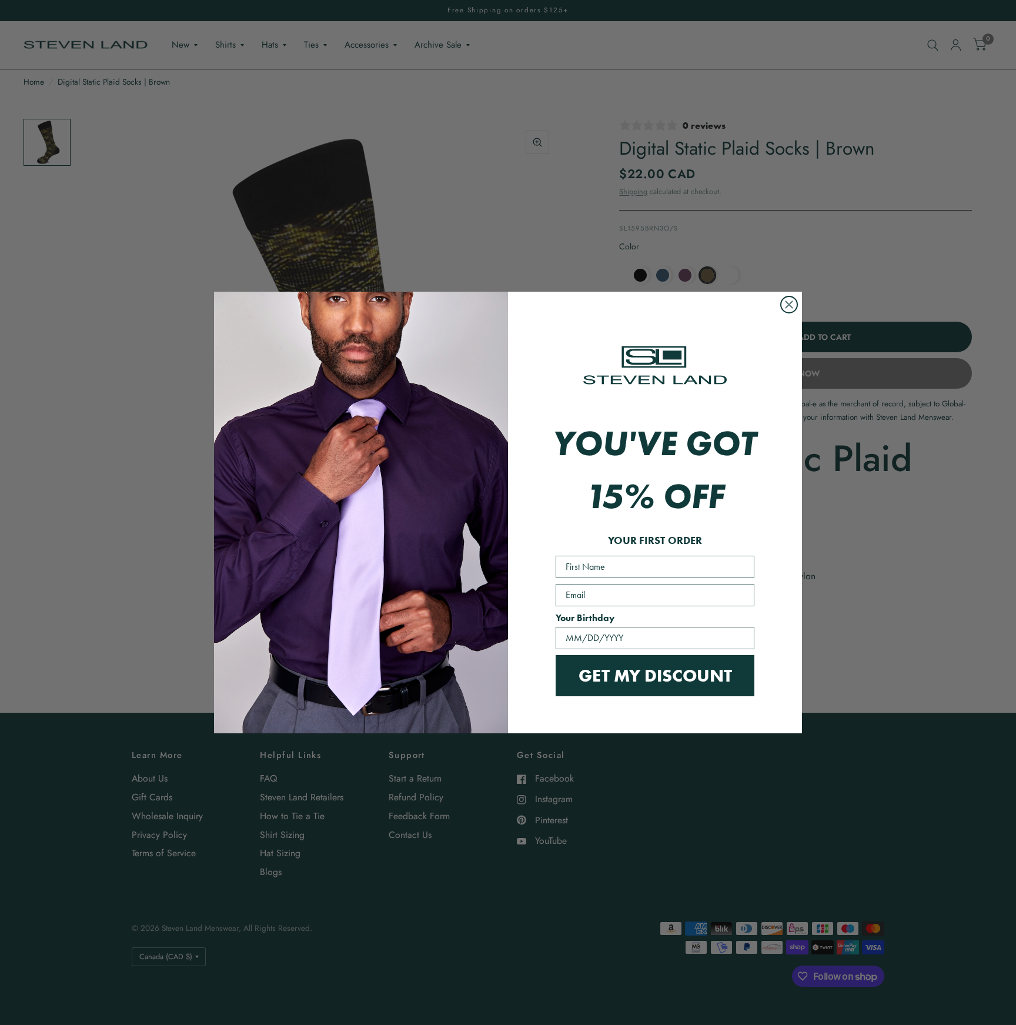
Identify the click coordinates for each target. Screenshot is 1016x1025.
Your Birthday (585, 617)
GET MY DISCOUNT (655, 675)
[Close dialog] (789, 304)
